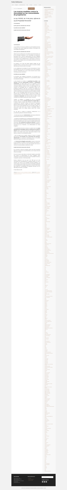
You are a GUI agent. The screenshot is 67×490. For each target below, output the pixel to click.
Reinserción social (47, 395)
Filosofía (46, 227)
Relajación (46, 396)
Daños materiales (47, 150)
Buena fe (46, 82)
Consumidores (46, 131)
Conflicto (46, 120)
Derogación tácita (47, 182)
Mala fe (45, 299)
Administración (46, 43)
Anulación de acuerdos (47, 62)
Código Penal (46, 104)
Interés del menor (47, 261)
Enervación (46, 205)
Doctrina (46, 197)
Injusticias (46, 254)
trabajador (46, 439)
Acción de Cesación (47, 32)
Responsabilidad (47, 404)
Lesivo (45, 287)
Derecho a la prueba (47, 165)
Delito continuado (47, 159)
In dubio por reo (47, 244)
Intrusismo (46, 264)
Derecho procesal (47, 176)
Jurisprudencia (46, 279)
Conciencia (46, 117)
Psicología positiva (47, 381)
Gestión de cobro (47, 234)
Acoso (45, 34)
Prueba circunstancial (47, 372)
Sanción (46, 409)
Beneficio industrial (47, 80)
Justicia (45, 280)
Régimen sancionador (47, 392)
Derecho (46, 163)
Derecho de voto (47, 173)
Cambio (46, 84)
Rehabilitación (46, 394)
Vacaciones (46, 453)
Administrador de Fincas (48, 45)
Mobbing (46, 311)
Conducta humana (47, 118)
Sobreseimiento (47, 426)
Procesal (46, 356)
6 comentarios (32, 8)
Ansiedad (46, 59)
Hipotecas (46, 239)
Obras (45, 330)
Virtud (45, 465)
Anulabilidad (46, 61)
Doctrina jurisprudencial (48, 198)
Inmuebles (46, 256)
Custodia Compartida (47, 148)
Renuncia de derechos (47, 398)
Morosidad (46, 314)
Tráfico (45, 441)
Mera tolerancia (47, 309)
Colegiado (46, 107)
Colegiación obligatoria (47, 106)
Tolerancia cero (47, 438)
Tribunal (46, 443)
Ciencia (45, 90)
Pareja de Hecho (47, 337)
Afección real (46, 50)
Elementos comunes (47, 204)
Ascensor (46, 72)
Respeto (46, 403)
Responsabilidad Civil (47, 405)
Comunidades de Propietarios (27, 172)
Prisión (45, 354)
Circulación (46, 91)
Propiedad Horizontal (47, 366)
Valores (45, 455)
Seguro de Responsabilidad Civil (48, 416)
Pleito (45, 346)
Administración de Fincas (20, 172)
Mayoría (46, 302)
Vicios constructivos (47, 463)
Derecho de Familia (47, 170)
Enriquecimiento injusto (47, 206)
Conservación (46, 125)
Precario (46, 348)
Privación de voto (47, 355)
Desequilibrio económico (48, 186)
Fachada (46, 220)
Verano (45, 462)
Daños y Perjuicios (47, 152)
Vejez (45, 460)
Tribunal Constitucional (47, 444)
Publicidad (46, 382)
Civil (45, 95)
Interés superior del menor (48, 262)
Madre (45, 298)
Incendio (46, 245)
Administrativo (46, 49)
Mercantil (46, 310)
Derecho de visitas (47, 172)
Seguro (45, 415)
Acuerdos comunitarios (47, 42)
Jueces (45, 267)
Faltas (45, 222)
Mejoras (46, 307)
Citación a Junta (47, 92)
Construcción (46, 129)
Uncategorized (46, 450)
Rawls (45, 385)
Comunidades (46, 115)
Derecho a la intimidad (47, 164)
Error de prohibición (47, 208)
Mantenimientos (47, 300)
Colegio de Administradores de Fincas (49, 108)
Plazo (45, 345)
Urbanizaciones (46, 452)
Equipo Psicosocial (47, 207)
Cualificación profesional (48, 142)
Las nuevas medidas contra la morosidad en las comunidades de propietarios (26, 13)
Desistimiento (46, 187)
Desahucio (46, 183)
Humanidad (46, 240)
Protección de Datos (47, 369)
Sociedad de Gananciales (48, 428)
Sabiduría (46, 408)
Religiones (46, 397)
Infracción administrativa (48, 250)
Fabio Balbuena (16, 2)
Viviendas (46, 467)
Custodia (46, 147)
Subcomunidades (47, 430)
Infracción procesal (47, 252)
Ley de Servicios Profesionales (48, 291)
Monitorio (46, 312)
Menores (46, 308)
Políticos (46, 347)
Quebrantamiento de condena (48, 383)
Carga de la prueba (47, 85)
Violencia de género (47, 464)
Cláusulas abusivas (47, 97)
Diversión (46, 195)
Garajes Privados (47, 232)
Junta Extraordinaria (47, 275)
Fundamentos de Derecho (48, 231)
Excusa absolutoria (47, 218)
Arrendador (46, 67)
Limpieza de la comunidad (48, 15)
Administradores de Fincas (48, 46)
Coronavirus (46, 138)
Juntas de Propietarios (47, 277)
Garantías (46, 233)
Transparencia (46, 442)
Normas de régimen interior (48, 321)
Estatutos (46, 211)
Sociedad (46, 427)
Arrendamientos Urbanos (48, 69)
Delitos (45, 160)
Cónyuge (46, 137)
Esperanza (46, 209)
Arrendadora (46, 68)
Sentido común (46, 419)
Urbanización (46, 451)
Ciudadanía (46, 93)
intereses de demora (47, 263)
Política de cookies (30, 480)
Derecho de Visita (47, 171)
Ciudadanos (46, 94)
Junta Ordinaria (46, 276)
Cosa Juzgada (46, 140)
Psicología (46, 380)
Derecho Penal (46, 175)
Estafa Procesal (47, 210)
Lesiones (46, 286)
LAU (45, 284)
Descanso (46, 185)
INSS (45, 257)
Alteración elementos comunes (48, 57)
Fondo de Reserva (47, 229)
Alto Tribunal (46, 58)
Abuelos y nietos (47, 25)
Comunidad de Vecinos (47, 114)
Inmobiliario (46, 255)
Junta (45, 273)
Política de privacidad (31, 479)
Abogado (46, 23)
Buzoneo (46, 83)
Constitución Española (47, 128)
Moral (45, 313)
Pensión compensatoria (48, 342)
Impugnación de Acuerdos (48, 243)
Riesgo (45, 407)
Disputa (46, 194)
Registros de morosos (47, 393)
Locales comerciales (47, 297)
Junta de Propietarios (47, 274)
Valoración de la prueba (47, 454)
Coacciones (46, 102)
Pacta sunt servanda (47, 335)
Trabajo (46, 440)
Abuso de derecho (47, 26)
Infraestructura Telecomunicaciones (49, 253)
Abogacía (46, 22)
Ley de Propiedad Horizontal (48, 290)
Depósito (46, 162)
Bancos (45, 79)
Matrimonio (46, 301)
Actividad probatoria (47, 36)
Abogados (46, 24)
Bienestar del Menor (47, 81)
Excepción (46, 217)
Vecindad (46, 456)
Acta (45, 35)
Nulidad (45, 323)
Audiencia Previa (47, 74)
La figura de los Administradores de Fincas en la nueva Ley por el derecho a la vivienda (49, 10)
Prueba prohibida (47, 379)
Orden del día (46, 333)
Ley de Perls (46, 289)
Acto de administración (47, 37)
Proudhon (46, 370)
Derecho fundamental (47, 174)
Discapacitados (46, 193)
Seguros (46, 417)
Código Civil (46, 103)
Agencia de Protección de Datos (49, 51)
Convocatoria (46, 136)
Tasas (45, 433)
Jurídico (45, 278)
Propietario (46, 368)
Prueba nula (46, 378)
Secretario (46, 410)
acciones (46, 33)
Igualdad (46, 242)
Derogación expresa (47, 181)
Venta (45, 461)
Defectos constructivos (47, 154)
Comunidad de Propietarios (48, 113)
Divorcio (46, 196)
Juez (45, 268)
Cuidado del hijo (47, 143)
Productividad (46, 359)
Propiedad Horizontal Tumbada (48, 367)
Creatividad (46, 141)
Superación (46, 432)
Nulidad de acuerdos (47, 325)
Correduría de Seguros (47, 139)
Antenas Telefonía (47, 60)
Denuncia (46, 161)
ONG (45, 331)
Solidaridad (46, 429)
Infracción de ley (47, 251)
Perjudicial (46, 344)
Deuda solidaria (47, 188)
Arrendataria (46, 70)
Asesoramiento (46, 73)
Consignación (46, 126)
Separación (46, 421)
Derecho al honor (47, 166)
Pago (45, 336)
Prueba (45, 371)
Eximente (46, 219)
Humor (45, 241)
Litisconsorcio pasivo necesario (48, 296)
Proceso (46, 357)
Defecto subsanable (47, 153)
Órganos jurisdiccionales (48, 334)
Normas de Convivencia (48, 320)
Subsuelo (46, 431)
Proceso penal (46, 358)
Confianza (46, 119)
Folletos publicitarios (47, 228)
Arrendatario (46, 71)
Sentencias (46, 418)
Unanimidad (46, 449)
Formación (46, 230)
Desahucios (46, 184)
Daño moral (46, 149)
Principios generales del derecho (49, 353)
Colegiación (46, 105)
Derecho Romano (47, 177)
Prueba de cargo (47, 373)
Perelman (46, 343)
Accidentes (46, 31)
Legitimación (46, 285)
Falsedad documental (47, 221)
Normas (46, 319)
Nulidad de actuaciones (47, 324)
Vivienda (46, 466)
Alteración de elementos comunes (49, 56)
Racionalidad (46, 384)
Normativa (46, 322)
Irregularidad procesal (47, 265)
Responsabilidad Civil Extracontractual (49, 406)
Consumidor (46, 130)
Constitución (46, 127)
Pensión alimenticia (47, 341)
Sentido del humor (47, 420)
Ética (45, 216)
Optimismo (46, 332)
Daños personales (47, 151)
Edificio (45, 199)
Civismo (46, 96)
